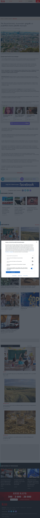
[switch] (32, 258)
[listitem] (20, 255)
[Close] (37, 242)
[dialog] (20, 259)
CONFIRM (13, 272)
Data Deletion (14, 275)
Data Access (20, 275)
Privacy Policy (25, 275)
